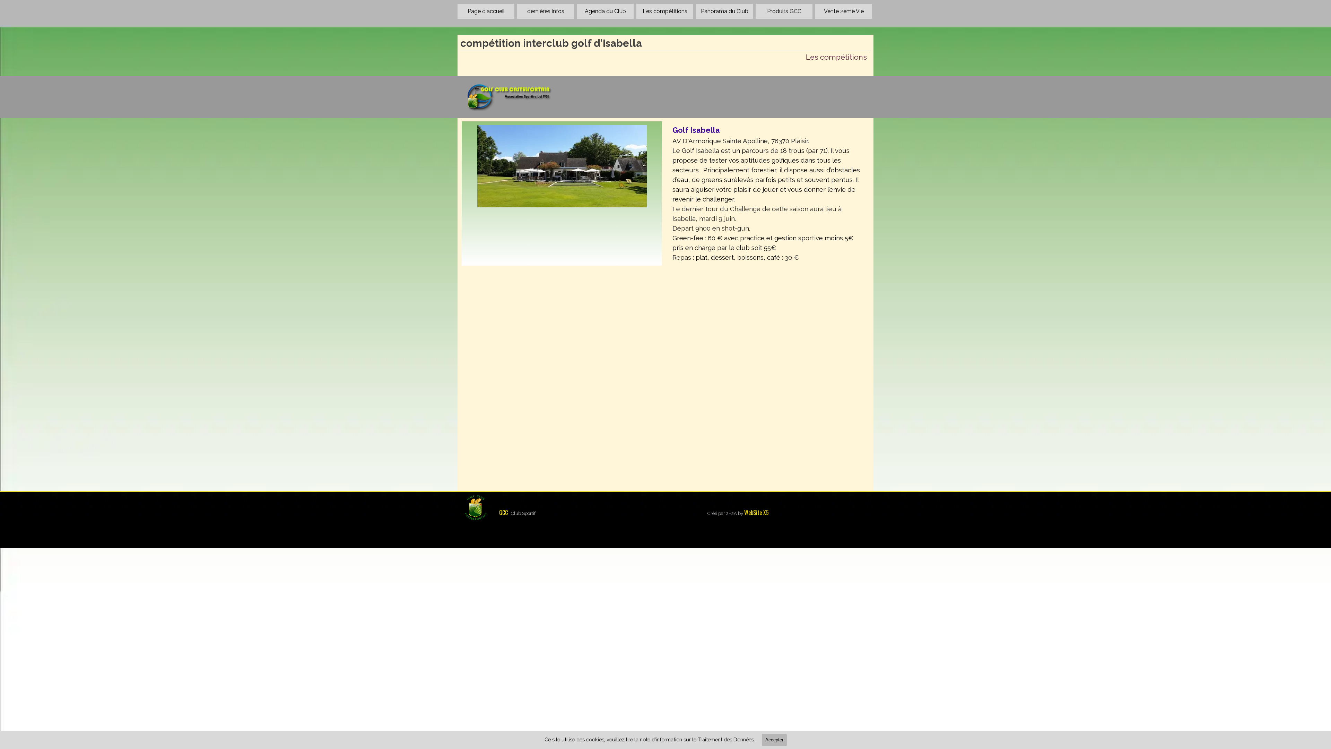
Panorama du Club (724, 11)
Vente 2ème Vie (844, 11)
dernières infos (545, 11)
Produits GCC (784, 11)
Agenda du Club (605, 11)
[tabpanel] (769, 193)
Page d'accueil (486, 11)
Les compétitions (665, 11)
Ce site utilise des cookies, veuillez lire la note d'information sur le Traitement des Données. (650, 739)
